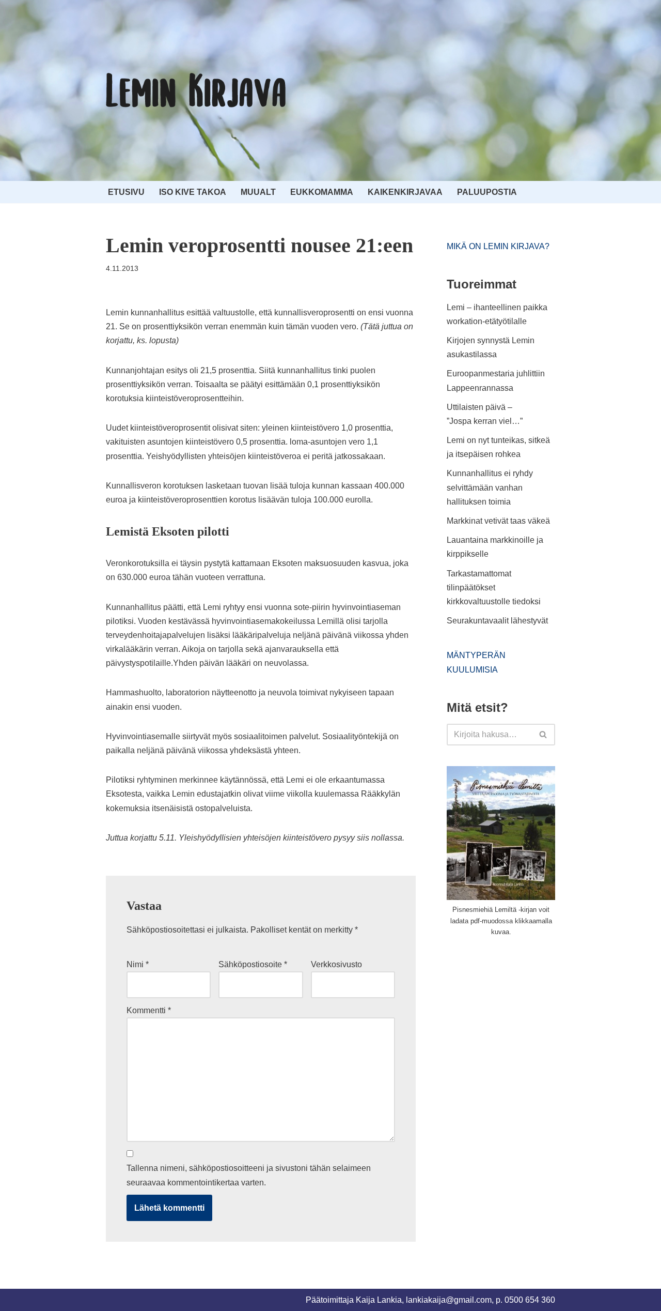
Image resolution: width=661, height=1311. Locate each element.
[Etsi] (543, 734)
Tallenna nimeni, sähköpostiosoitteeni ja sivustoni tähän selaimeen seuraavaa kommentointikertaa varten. (249, 1175)
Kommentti (149, 1010)
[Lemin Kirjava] (196, 90)
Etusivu (126, 192)
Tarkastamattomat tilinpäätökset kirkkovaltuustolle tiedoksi (494, 587)
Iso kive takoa (192, 192)
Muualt (258, 192)
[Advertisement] (524, 1023)
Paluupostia (487, 192)
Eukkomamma (321, 192)
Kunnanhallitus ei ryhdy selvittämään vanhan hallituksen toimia (490, 487)
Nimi (138, 964)
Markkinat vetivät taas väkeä (498, 520)
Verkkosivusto (336, 964)
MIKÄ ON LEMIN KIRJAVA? (498, 246)
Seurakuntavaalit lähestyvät (497, 620)
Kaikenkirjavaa (405, 192)
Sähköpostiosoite (252, 964)
